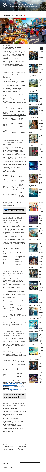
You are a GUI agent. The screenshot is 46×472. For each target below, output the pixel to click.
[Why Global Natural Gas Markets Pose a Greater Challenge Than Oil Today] (33, 298)
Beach (25, 461)
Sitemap (4, 467)
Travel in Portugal (30, 461)
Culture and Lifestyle (26, 12)
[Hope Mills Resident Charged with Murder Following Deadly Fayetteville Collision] (33, 219)
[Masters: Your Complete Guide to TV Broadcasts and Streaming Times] (33, 165)
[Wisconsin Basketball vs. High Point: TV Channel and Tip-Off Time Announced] (33, 379)
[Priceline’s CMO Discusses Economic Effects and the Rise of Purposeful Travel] (33, 338)
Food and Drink (18, 15)
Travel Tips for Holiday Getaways (10, 385)
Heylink (7, 467)
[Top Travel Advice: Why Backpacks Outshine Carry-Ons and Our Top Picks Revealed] (33, 311)
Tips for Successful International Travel (16, 389)
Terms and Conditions (7, 465)
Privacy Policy (5, 463)
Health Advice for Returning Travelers (14, 383)
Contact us (5, 461)
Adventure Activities (8, 15)
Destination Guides (7, 12)
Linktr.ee (11, 467)
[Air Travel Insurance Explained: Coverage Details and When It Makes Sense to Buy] (33, 325)
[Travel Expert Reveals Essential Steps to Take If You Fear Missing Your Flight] (33, 247)
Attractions (22, 461)
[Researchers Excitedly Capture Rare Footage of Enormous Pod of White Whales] (33, 193)
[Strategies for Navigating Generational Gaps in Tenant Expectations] (33, 139)
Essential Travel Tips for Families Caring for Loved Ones (41, 274)
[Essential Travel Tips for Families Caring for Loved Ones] (33, 273)
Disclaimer (4, 464)
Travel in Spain (37, 461)
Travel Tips (16, 12)
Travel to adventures (21, 4)
